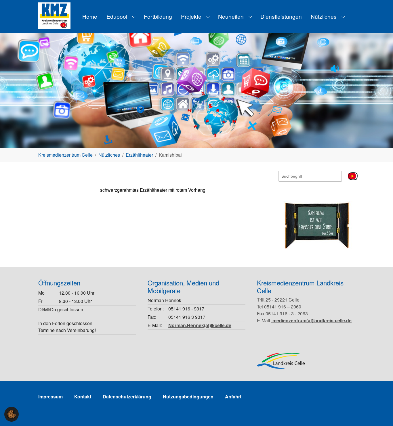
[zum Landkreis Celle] (281, 361)
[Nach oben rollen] (380, 413)
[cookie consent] (11, 414)
